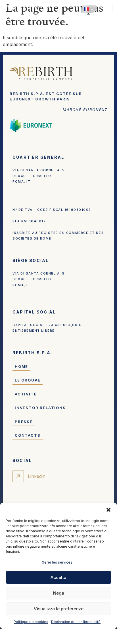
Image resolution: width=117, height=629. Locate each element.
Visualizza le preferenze (58, 608)
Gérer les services (57, 562)
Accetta (58, 577)
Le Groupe (27, 380)
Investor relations (40, 407)
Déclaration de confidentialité (76, 622)
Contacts (28, 435)
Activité (26, 394)
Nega (58, 593)
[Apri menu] (106, 9)
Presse (24, 421)
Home (21, 366)
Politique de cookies (31, 622)
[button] (108, 510)
